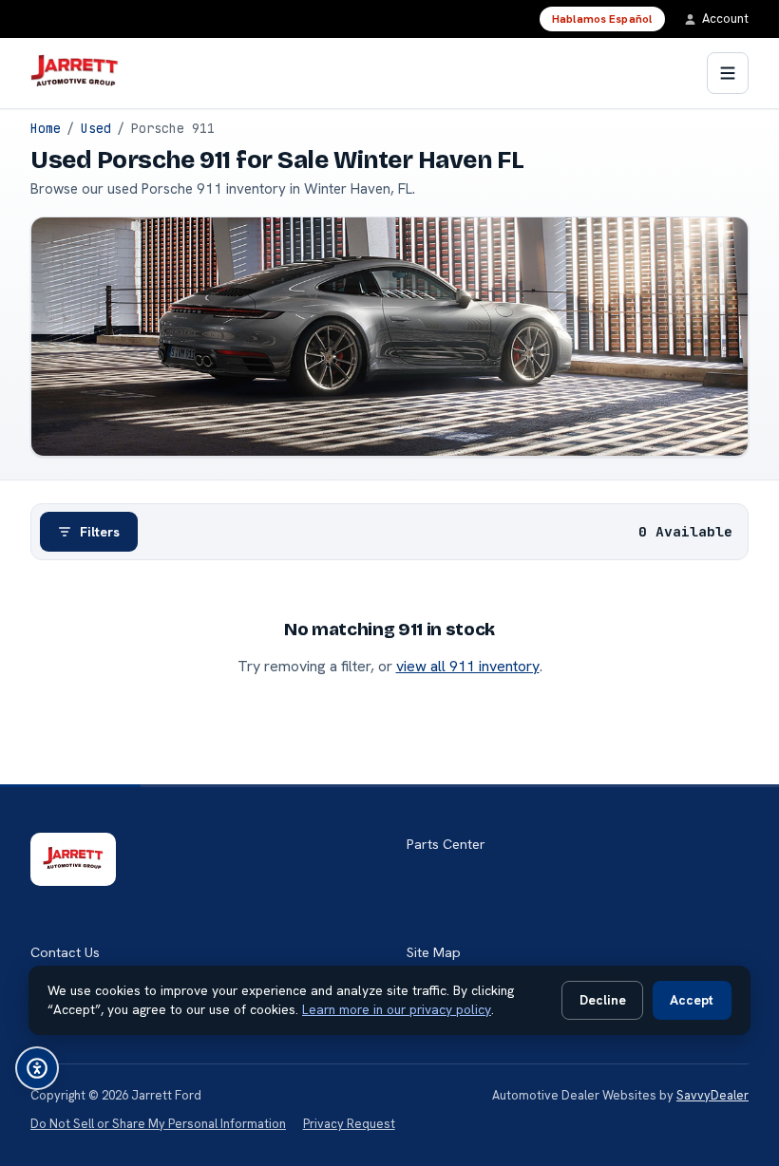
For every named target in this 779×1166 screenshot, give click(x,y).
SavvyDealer (712, 1095)
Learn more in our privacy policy (396, 1009)
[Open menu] (728, 73)
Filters (100, 531)
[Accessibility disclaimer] (37, 1068)
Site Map (434, 952)
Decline (603, 999)
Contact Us (65, 952)
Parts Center (446, 844)
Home (45, 128)
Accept (691, 999)
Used (96, 128)
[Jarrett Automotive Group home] (74, 73)
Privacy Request (349, 1124)
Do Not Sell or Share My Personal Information (158, 1124)
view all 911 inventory (468, 666)
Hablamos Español (602, 19)
